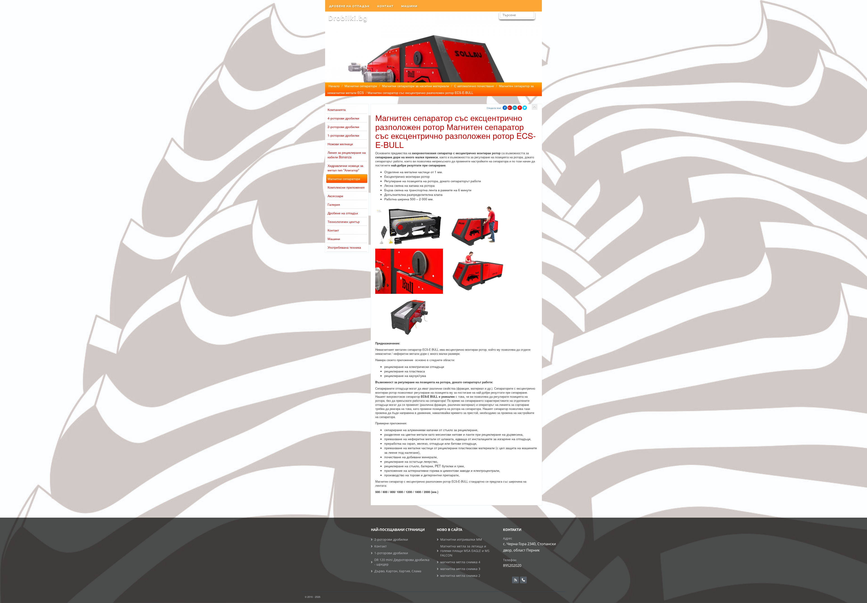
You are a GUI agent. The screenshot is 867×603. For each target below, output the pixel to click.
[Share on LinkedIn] (515, 107)
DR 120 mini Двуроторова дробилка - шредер (401, 562)
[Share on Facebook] (505, 107)
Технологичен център (344, 221)
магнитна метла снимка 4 (460, 562)
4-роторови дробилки (343, 118)
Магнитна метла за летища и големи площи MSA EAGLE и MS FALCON (464, 550)
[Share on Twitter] (524, 107)
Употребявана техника (344, 247)
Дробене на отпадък (349, 6)
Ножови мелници (340, 144)
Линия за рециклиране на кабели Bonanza (347, 154)
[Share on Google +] (510, 107)
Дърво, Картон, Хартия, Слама (397, 571)
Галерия (334, 204)
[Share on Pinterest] (519, 107)
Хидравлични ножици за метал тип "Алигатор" (345, 167)
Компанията (337, 109)
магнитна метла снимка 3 (460, 569)
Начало (334, 86)
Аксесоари (335, 196)
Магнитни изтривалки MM (461, 539)
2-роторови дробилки (343, 126)
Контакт (385, 6)
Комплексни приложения (346, 187)
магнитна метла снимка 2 (460, 575)
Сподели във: (494, 108)
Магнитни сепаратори (344, 178)
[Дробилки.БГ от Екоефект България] (347, 18)
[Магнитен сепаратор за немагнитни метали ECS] (534, 107)
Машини (409, 6)
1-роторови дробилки (343, 135)
